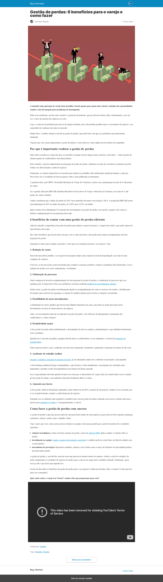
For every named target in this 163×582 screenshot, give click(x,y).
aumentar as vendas (48, 402)
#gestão (38, 552)
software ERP (94, 433)
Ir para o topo (128, 571)
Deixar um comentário (81, 560)
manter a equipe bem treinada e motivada (69, 440)
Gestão (43, 546)
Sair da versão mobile (81, 578)
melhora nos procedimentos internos (101, 283)
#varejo (46, 552)
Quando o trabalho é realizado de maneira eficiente (50, 359)
